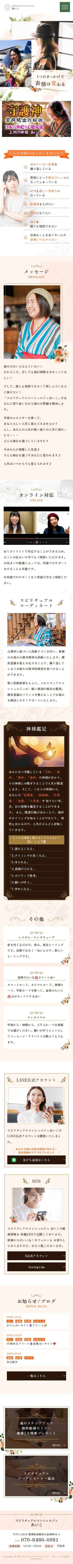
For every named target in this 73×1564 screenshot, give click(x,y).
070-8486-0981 (36, 1539)
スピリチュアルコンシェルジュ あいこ (41, 1556)
